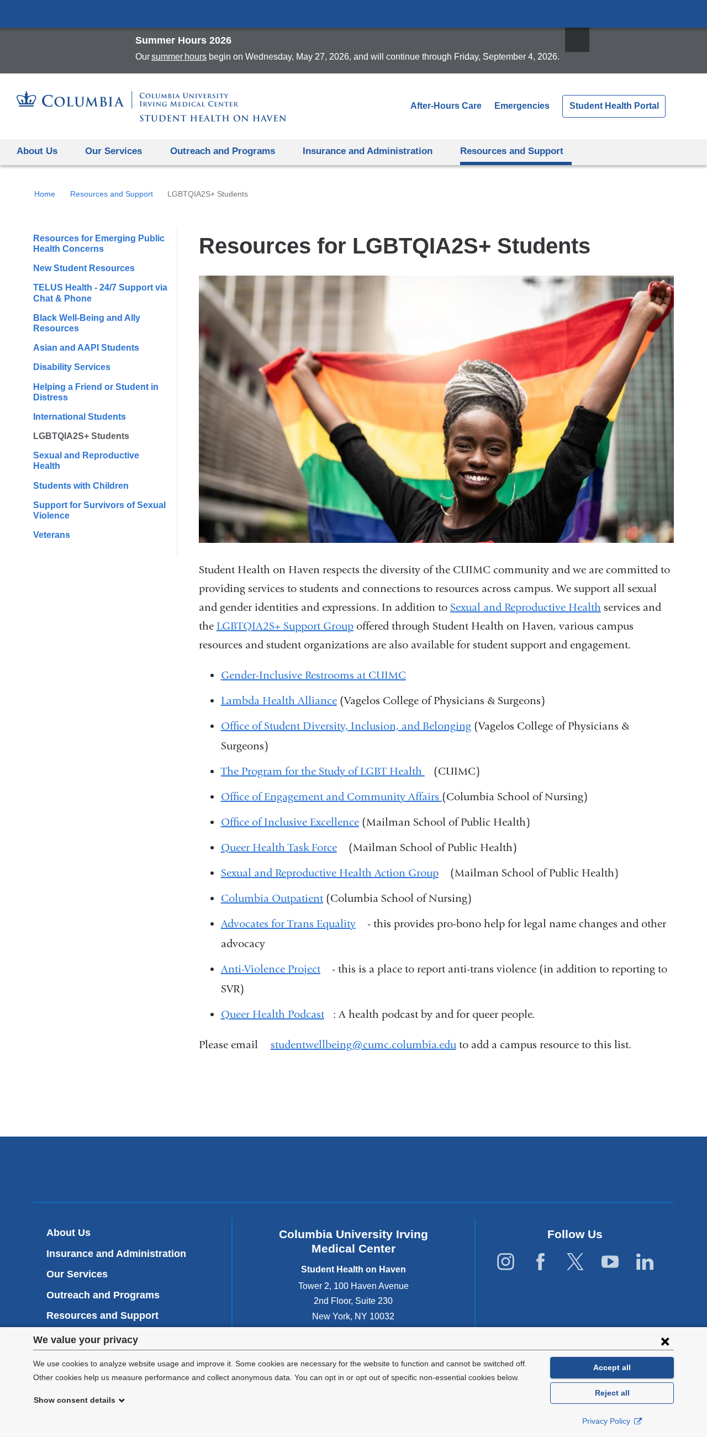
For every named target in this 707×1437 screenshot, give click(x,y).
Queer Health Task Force (283, 847)
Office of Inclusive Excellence (290, 822)
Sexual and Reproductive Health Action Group (334, 873)
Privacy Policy (607, 1421)
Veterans (51, 535)
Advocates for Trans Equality (293, 923)
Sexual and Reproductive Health (525, 607)
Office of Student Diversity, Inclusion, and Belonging (346, 726)
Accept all (612, 1367)
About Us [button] (37, 151)
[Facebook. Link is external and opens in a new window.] (540, 1262)
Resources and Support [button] (511, 151)
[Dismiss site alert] (577, 40)
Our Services (77, 1274)
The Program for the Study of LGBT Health (327, 771)
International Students (79, 416)
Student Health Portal (614, 105)
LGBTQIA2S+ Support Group (285, 626)
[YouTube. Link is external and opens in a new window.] (610, 1262)
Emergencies (522, 105)
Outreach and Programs (103, 1295)
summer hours (179, 56)
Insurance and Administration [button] (367, 151)
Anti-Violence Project (275, 969)
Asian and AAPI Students (86, 347)
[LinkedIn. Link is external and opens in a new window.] (645, 1262)
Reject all (612, 1392)
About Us (68, 1232)
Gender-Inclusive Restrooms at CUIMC (313, 675)
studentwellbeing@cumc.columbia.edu (363, 1045)
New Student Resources (84, 268)
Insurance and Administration (116, 1253)
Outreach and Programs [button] (222, 151)
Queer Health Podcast (277, 1014)
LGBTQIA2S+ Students (81, 436)
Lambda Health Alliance (279, 700)
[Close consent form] (665, 1341)
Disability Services (71, 367)
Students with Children (81, 485)
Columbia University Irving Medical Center (353, 13)
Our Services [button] (113, 151)
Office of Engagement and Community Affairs (331, 796)
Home (44, 193)
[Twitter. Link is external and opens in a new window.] (575, 1262)
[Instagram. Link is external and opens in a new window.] (506, 1262)
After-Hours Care (446, 105)
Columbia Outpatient (272, 898)
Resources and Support (111, 193)
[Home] (151, 106)
